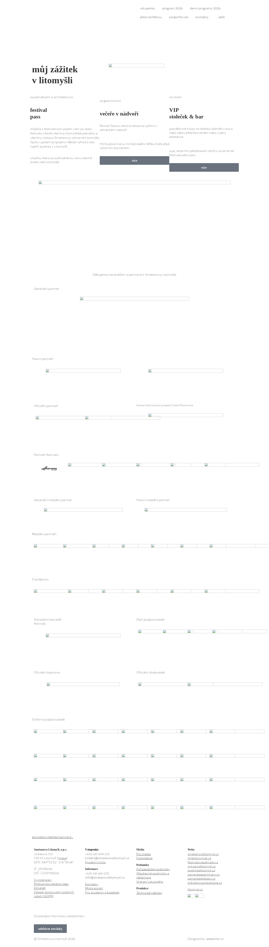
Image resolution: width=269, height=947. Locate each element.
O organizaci (43, 880)
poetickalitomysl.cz (201, 870)
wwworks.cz (214, 939)
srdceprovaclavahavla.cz (205, 883)
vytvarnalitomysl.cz (202, 866)
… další (220, 17)
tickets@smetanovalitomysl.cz (107, 858)
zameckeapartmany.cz (204, 874)
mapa (62, 858)
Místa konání (94, 888)
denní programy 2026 (205, 8)
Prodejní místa (95, 862)
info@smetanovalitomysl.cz (105, 877)
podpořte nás (178, 17)
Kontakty (91, 884)
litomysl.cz (195, 889)
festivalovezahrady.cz (203, 862)
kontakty (202, 17)
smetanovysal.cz (199, 858)
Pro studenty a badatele (102, 892)
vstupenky (147, 8)
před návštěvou (151, 17)
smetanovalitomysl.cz (203, 854)
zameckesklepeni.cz (201, 878)
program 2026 (172, 8)
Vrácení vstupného (149, 881)
